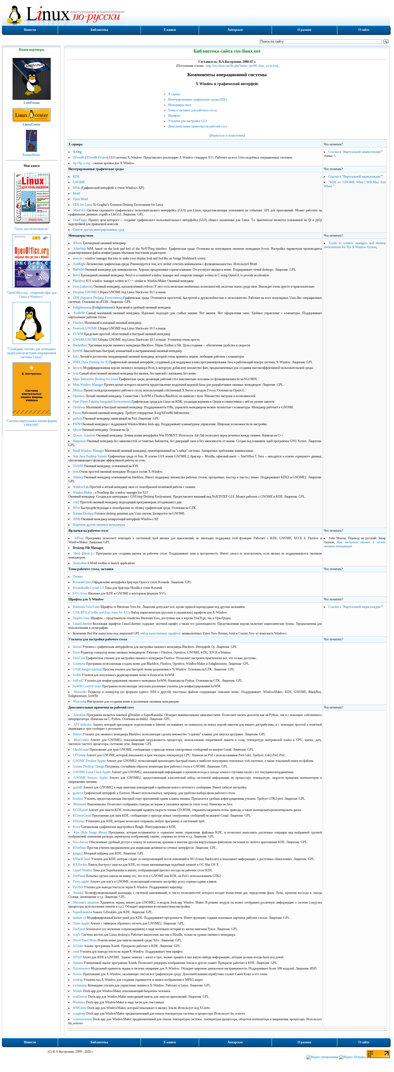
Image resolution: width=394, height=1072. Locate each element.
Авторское (235, 30)
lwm (76, 373)
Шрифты (174, 116)
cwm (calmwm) (83, 286)
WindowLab (81, 487)
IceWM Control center (87, 686)
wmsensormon (82, 1019)
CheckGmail (81, 749)
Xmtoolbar (80, 563)
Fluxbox (78, 323)
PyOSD (78, 887)
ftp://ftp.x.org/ (82, 163)
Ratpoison (79, 441)
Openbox (79, 396)
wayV (77, 935)
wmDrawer (80, 996)
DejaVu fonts (81, 618)
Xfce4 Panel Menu (85, 940)
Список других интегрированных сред (98, 230)
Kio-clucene (80, 842)
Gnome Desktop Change (88, 766)
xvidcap (78, 980)
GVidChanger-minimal (87, 669)
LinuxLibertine (82, 624)
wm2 (76, 502)
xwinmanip (80, 985)
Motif (76, 193)
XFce (76, 508)
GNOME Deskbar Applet (89, 761)
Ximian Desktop (83, 513)
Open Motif (80, 199)
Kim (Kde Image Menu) (90, 832)
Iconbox (78, 799)
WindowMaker (82, 492)
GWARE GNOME (85, 340)
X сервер (174, 94)
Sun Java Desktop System (90, 456)
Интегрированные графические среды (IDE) (197, 99)
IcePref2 (78, 680)
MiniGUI (79, 210)
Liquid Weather (82, 870)
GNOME (79, 182)
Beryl (76, 275)
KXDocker (80, 865)
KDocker (79, 821)
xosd (76, 951)
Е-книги (170, 30)
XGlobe (78, 946)
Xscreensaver (81, 968)
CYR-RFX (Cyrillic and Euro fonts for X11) (101, 612)
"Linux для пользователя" (31, 229)
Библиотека (99, 30)
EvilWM (79, 313)
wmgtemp (79, 1013)
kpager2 (78, 853)
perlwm (78, 418)
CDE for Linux (82, 205)
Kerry (76, 827)
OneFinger (80, 220)
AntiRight (79, 264)
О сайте (363, 30)
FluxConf (79, 658)
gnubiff (77, 787)
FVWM (78, 334)
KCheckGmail (82, 815)
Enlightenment (82, 307)
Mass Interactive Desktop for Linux (95, 379)
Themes (78, 576)
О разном (304, 30)
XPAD (77, 957)
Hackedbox (80, 345)
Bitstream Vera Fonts (86, 607)
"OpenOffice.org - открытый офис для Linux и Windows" (31, 295)
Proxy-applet (81, 881)
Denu (76, 652)
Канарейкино (31, 155)
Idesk (76, 553)
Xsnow (77, 974)
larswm (77, 368)
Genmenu (79, 664)
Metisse (78, 390)
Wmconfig (79, 701)
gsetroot (78, 793)
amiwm (77, 258)
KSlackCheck (81, 859)
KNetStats (79, 848)
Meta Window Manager (88, 385)
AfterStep (79, 249)
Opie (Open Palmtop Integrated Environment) (102, 401)
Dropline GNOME (85, 292)
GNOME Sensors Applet (90, 778)
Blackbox (79, 281)
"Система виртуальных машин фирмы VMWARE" (31, 423)
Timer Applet (81, 923)
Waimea (78, 477)
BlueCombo (81, 740)
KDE (76, 176)
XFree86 (78, 157)
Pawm (77, 413)
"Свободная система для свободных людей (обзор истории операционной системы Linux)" (31, 353)
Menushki (80, 692)
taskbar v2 (79, 918)
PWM (77, 424)
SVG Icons (80, 593)
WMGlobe (80, 1008)
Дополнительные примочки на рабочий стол (197, 126)
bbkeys (77, 734)
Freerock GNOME (85, 328)
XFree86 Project (96, 157)
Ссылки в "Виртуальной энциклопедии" (355, 152)
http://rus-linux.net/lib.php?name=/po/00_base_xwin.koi (241, 66)
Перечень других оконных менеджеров (99, 525)
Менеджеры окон (179, 105)
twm (76, 471)
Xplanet (78, 963)
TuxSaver (79, 929)
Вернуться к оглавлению (227, 135)
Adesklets (79, 715)
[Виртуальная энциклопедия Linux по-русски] (196, 14)
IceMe (77, 675)
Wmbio (77, 991)
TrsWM (78, 466)
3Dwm (77, 243)
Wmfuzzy (79, 1002)
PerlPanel (79, 876)
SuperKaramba (82, 912)
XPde (76, 188)
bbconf (77, 647)
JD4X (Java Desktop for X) (91, 362)
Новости (30, 30)
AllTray (79, 538)
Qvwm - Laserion (84, 435)
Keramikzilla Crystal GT (88, 588)
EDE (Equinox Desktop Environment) (97, 298)
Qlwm (77, 430)
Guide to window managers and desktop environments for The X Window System (355, 245)
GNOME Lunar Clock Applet (92, 772)
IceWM (78, 351)
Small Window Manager (88, 451)
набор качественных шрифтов (160, 633)
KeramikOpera (82, 582)
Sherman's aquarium (86, 902)
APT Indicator (82, 724)
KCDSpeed (80, 810)
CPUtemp (79, 755)
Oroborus (79, 407)
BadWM (78, 269)
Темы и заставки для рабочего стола (192, 110)
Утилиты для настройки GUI (187, 121)
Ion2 (76, 356)
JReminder (80, 804)
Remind (78, 893)
